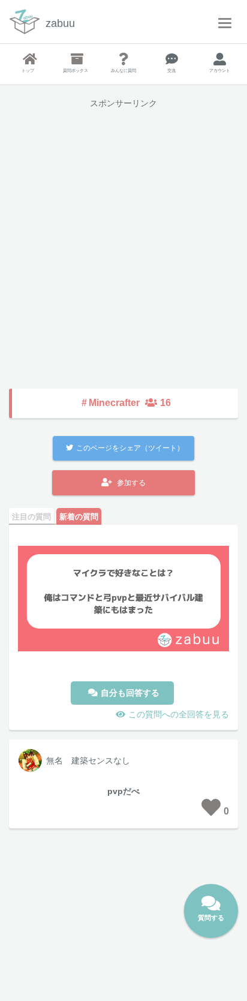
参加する (131, 483)
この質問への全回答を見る (178, 714)
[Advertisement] (123, 239)
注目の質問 (31, 516)
